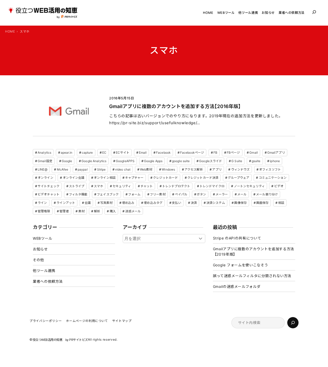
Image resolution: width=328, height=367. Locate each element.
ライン (42, 203)
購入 (113, 211)
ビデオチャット (48, 194)
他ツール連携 (44, 270)
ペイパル (181, 194)
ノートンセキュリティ (249, 186)
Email (143, 152)
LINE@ (42, 169)
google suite (181, 161)
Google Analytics (93, 161)
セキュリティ (121, 186)
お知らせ (40, 249)
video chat (122, 169)
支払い (176, 203)
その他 (38, 260)
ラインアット (65, 203)
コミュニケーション (273, 178)
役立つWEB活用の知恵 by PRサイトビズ (60, 340)
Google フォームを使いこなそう (240, 265)
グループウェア (238, 178)
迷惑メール (133, 211)
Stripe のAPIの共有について (237, 238)
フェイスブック (108, 194)
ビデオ (278, 186)
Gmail (253, 152)
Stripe (101, 169)
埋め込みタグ (153, 203)
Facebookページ (192, 152)
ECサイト (122, 152)
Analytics (44, 152)
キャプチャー (134, 178)
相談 (281, 203)
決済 (194, 203)
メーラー (222, 194)
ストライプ (77, 186)
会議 (88, 203)
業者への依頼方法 (48, 281)
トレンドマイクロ (212, 186)
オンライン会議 (74, 178)
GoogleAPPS (125, 161)
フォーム (134, 194)
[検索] (293, 322)
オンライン (45, 178)
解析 (97, 211)
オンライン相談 (105, 178)
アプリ (216, 169)
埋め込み (128, 203)
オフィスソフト (270, 169)
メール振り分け (267, 194)
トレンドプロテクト (176, 186)
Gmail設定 (45, 161)
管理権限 (44, 211)
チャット (146, 186)
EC (104, 152)
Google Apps (153, 161)
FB (215, 152)
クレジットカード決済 (202, 178)
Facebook (163, 152)
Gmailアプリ (276, 152)
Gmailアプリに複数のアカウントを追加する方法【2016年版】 (175, 106)
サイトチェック (48, 186)
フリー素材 (158, 194)
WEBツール (42, 238)
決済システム (215, 203)
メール (242, 194)
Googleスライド (210, 161)
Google (67, 161)
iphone (275, 161)
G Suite (236, 161)
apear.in (66, 152)
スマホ (98, 186)
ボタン (201, 194)
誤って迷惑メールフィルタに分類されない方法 (252, 276)
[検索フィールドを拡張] (314, 12)
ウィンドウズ (240, 169)
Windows (168, 169)
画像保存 (240, 203)
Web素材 (146, 169)
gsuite (256, 161)
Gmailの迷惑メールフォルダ (237, 286)
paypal (83, 169)
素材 (81, 211)
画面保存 (262, 203)
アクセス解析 (193, 169)
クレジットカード (165, 178)
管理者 (64, 211)
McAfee (62, 169)
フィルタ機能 (78, 194)
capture (87, 152)
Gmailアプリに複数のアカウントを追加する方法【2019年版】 (253, 251)
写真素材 (106, 203)
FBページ (233, 152)
